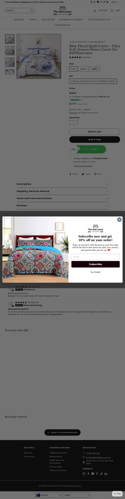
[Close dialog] (119, 220)
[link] (95, 228)
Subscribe (95, 264)
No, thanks (95, 272)
